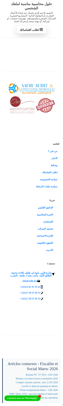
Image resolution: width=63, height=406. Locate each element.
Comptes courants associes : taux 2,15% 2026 (37, 382)
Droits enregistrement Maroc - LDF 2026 (39, 390)
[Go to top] (62, 404)
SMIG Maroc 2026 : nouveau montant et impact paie (33, 394)
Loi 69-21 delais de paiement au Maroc (40, 386)
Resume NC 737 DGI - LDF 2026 (42, 374)
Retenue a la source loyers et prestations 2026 (37, 378)
